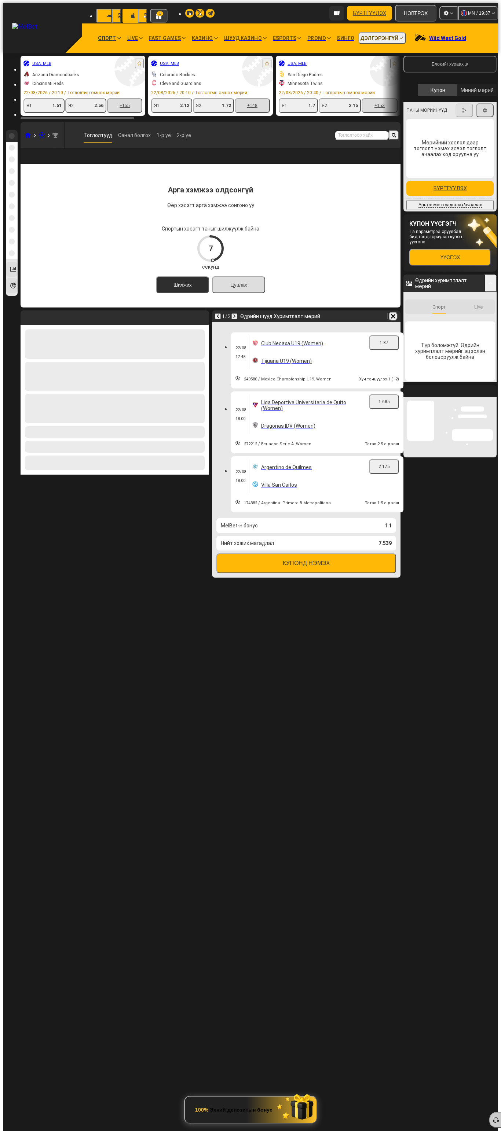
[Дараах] (234, 328)
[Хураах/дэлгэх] (490, 416)
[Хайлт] (394, 135)
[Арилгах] (393, 328)
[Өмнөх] (218, 328)
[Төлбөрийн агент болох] (336, 13)
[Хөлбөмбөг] (41, 135)
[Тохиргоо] (448, 13)
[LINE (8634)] (27, 135)
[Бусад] (362, 162)
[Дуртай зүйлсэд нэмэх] (139, 63)
